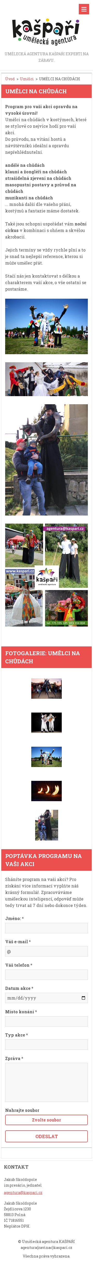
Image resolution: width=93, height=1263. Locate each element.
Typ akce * (16, 1035)
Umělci (27, 78)
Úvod (10, 78)
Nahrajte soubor (22, 1110)
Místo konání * (21, 1011)
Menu (84, 9)
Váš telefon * (18, 965)
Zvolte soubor (46, 1120)
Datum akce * (19, 988)
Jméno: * (14, 918)
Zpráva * (14, 1058)
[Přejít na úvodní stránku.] (46, 25)
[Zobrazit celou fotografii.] (46, 688)
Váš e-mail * (18, 941)
